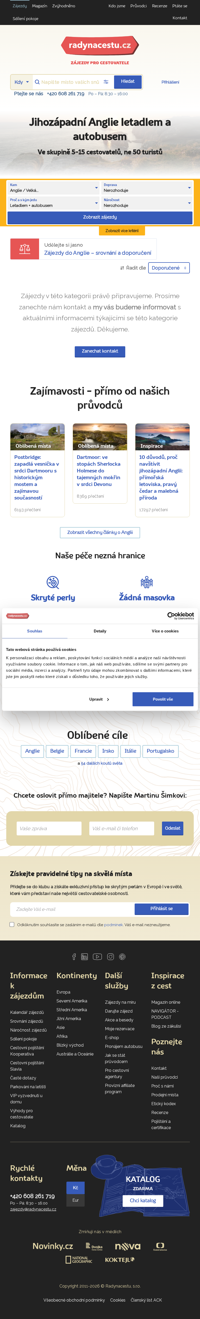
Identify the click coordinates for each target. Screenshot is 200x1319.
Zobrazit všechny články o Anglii (100, 532)
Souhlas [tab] (34, 631)
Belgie (57, 751)
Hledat (128, 81)
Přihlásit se (162, 909)
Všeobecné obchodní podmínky (74, 1300)
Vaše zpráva (31, 822)
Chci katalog (143, 1201)
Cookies (118, 1300)
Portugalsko (160, 751)
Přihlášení (170, 82)
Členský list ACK (146, 1300)
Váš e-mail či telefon (110, 822)
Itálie (130, 751)
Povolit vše (163, 699)
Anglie (32, 751)
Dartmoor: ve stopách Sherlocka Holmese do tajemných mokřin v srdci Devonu (99, 471)
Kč (75, 1187)
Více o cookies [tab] (165, 631)
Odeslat (172, 828)
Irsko (108, 751)
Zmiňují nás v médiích (100, 1231)
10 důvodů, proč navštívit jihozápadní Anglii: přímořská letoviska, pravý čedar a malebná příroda (161, 478)
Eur (75, 1200)
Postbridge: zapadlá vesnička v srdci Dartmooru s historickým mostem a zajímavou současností (36, 478)
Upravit (96, 699)
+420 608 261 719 (65, 93)
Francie (83, 751)
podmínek (113, 925)
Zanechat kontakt (100, 351)
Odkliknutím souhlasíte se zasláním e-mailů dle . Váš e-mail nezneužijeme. (93, 925)
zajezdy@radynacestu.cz (33, 1209)
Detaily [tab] (100, 631)
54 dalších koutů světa (101, 763)
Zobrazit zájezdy (100, 217)
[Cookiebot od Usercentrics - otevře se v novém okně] (171, 616)
